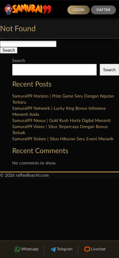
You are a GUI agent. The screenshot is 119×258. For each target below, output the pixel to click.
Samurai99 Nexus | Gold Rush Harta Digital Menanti (61, 121)
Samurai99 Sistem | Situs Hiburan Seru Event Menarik (63, 139)
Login (78, 10)
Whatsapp (29, 249)
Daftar (103, 10)
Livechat (98, 249)
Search (18, 61)
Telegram (65, 249)
